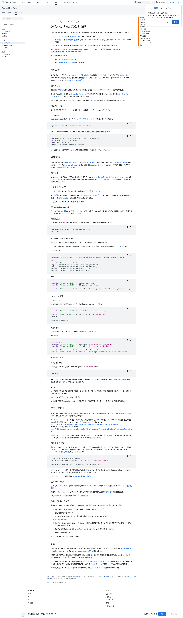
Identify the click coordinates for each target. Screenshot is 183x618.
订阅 (162, 614)
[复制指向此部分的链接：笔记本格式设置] (66, 443)
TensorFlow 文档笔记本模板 (82, 476)
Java (59, 96)
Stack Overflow (110, 600)
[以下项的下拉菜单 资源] (50, 2)
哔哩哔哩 (30, 603)
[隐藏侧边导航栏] (23, 614)
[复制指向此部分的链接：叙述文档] (62, 157)
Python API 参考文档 (81, 119)
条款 (29, 614)
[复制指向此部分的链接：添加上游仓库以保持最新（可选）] (75, 239)
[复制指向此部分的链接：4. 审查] (57, 387)
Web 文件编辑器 (99, 177)
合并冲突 (116, 247)
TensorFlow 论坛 (63, 63)
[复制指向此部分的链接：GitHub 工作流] (65, 296)
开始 (175, 22)
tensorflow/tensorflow (79, 94)
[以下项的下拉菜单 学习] (33, 2)
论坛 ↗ (23, 12)
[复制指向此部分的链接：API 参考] (61, 70)
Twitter (108, 564)
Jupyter (91, 162)
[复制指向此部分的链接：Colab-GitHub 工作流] (71, 501)
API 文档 (65, 36)
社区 (56, 2)
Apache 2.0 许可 (105, 577)
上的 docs (72, 63)
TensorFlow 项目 (59, 49)
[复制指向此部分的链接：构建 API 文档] (64, 106)
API (38, 2)
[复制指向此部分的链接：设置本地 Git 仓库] (68, 187)
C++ (52, 96)
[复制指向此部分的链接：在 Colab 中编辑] (66, 482)
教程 (71, 40)
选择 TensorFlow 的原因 (71, 2)
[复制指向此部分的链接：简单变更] (60, 173)
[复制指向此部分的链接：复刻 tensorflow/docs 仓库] (71, 207)
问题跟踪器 (109, 594)
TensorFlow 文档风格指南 (87, 332)
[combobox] (143, 2)
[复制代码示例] (130, 123)
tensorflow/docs (120, 40)
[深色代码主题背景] (127, 123)
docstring (122, 75)
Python (122, 94)
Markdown (115, 78)
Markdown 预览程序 (73, 80)
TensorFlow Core (9, 8)
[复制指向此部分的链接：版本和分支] (62, 86)
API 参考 (60, 90)
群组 (9, 12)
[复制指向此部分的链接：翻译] (57, 544)
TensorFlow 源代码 (75, 36)
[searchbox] (12, 18)
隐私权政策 (35, 614)
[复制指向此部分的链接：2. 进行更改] (60, 328)
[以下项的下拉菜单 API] (41, 2)
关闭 (166, 22)
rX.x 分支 (93, 100)
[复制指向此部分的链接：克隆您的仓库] (62, 219)
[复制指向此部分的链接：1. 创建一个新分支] (65, 300)
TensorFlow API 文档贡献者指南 (77, 75)
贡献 (15, 12)
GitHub (172, 2)
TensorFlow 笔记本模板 (80, 496)
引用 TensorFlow (110, 606)
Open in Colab (60, 435)
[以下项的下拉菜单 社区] (59, 2)
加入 (3, 12)
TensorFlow (54, 22)
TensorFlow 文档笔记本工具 (60, 452)
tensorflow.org (72, 165)
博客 (29, 594)
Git (55, 195)
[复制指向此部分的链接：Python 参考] (61, 115)
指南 (75, 40)
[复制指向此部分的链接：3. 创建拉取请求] (63, 363)
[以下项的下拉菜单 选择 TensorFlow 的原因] (80, 2)
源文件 (107, 75)
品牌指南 (108, 603)
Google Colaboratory (119, 162)
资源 (47, 2)
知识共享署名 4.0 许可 (76, 577)
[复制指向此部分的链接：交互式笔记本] (66, 408)
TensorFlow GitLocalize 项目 (81, 551)
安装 (23, 2)
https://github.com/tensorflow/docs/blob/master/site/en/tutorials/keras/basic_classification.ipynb (84, 424)
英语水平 (101, 561)
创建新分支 (98, 509)
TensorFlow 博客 (96, 564)
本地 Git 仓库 (108, 492)
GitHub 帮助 (64, 198)
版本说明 (108, 597)
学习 (29, 2)
